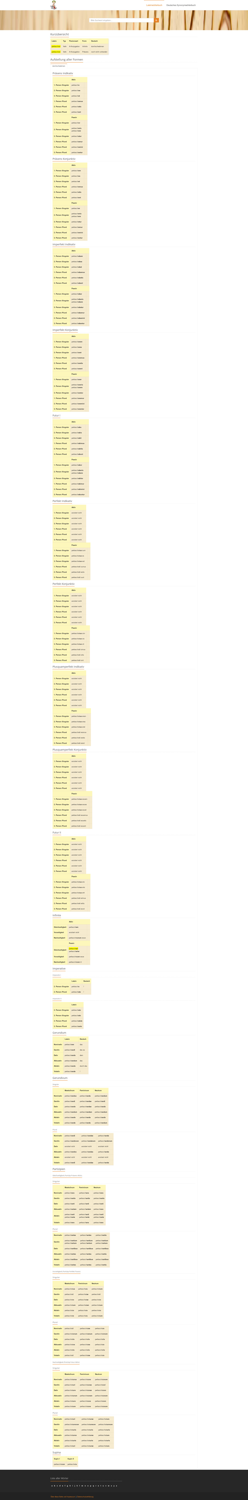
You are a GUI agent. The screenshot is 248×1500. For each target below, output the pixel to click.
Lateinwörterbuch (154, 5)
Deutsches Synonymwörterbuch (181, 5)
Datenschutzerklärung (85, 1496)
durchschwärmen (58, 66)
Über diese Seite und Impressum (63, 1496)
